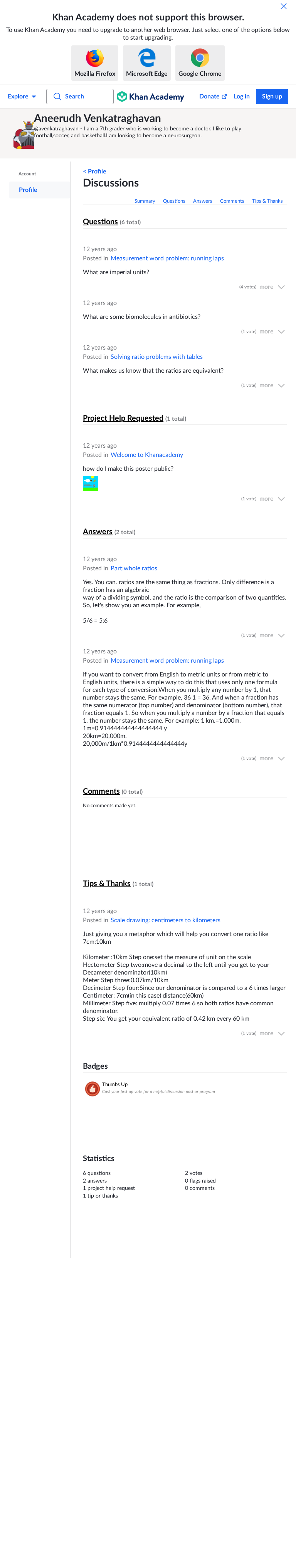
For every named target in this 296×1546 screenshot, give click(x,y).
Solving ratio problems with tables (157, 357)
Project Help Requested (123, 418)
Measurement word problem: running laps (167, 258)
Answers (202, 201)
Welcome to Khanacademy (147, 455)
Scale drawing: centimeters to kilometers (165, 920)
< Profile (94, 171)
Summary (145, 201)
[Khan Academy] (150, 96)
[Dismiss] (284, 6)
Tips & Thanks (267, 201)
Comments (232, 201)
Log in (242, 96)
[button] (23, 133)
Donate (209, 96)
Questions (174, 201)
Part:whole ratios (134, 568)
